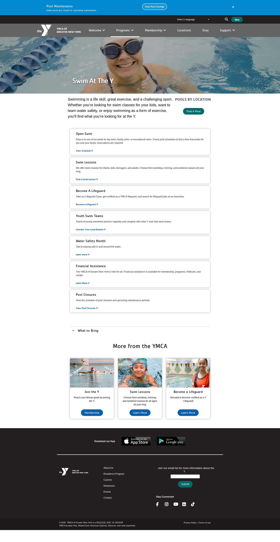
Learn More (81, 283)
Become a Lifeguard (86, 204)
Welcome (95, 30)
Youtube (176, 504)
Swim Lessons (140, 392)
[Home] (59, 30)
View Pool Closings (154, 6)
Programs (123, 30)
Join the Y (92, 392)
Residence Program (114, 474)
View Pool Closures (86, 308)
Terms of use (205, 522)
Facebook (159, 504)
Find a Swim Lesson (86, 179)
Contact (108, 498)
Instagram (168, 504)
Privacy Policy (190, 522)
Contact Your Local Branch (89, 229)
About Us (108, 468)
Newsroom (109, 486)
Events (107, 492)
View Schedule (83, 151)
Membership (154, 30)
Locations (184, 30)
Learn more (81, 254)
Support (226, 30)
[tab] (140, 330)
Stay (205, 30)
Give (237, 19)
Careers (108, 480)
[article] (140, 7)
